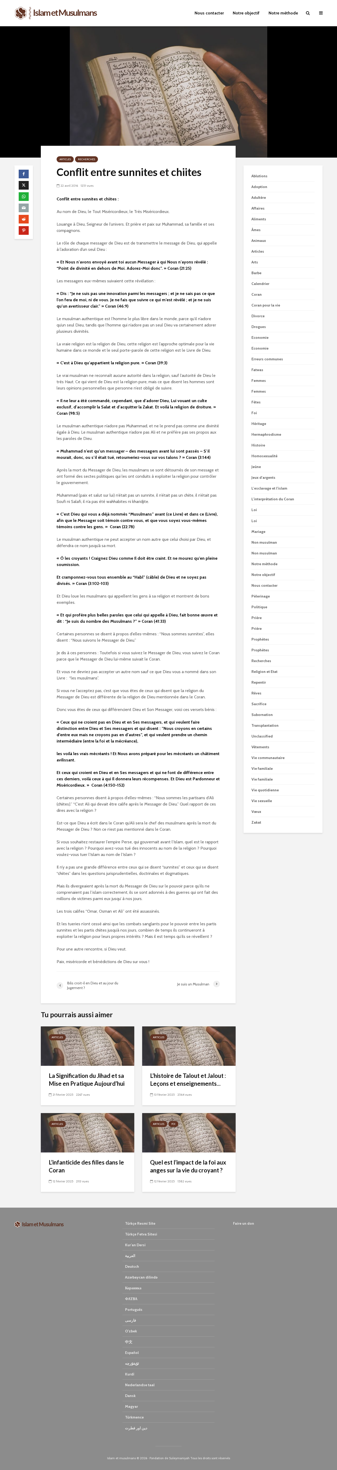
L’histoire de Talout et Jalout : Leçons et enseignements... (188, 1079)
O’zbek (131, 1331)
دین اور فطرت (136, 1428)
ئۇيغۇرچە (132, 1363)
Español (132, 1352)
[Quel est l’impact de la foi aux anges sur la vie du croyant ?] (189, 1132)
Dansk (130, 1395)
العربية (130, 1255)
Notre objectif (246, 13)
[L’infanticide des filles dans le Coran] (87, 1132)
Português (133, 1309)
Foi (173, 1124)
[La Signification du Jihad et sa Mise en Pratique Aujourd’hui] (87, 1045)
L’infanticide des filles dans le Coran (86, 1166)
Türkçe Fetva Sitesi (141, 1234)
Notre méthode (283, 13)
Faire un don (243, 1223)
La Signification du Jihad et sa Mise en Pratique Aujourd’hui (87, 1079)
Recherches (86, 159)
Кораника (133, 1288)
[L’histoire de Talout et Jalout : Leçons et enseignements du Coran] (189, 1045)
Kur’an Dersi (135, 1245)
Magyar (131, 1406)
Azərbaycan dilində (141, 1277)
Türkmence (134, 1417)
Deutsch (132, 1266)
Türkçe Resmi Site (140, 1223)
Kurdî (129, 1374)
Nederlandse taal (140, 1385)
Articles (65, 159)
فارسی (130, 1320)
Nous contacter (209, 13)
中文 (128, 1341)
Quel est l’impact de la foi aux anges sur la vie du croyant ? (188, 1166)
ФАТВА (131, 1298)
